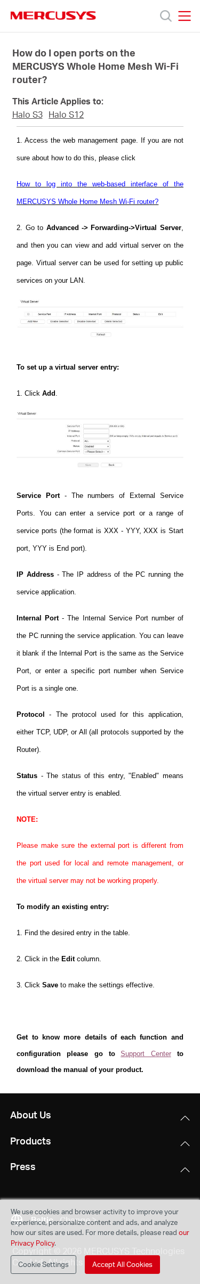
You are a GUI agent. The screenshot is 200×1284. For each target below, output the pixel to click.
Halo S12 (66, 114)
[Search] (165, 16)
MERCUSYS (53, 15)
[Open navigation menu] (184, 16)
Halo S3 (27, 114)
